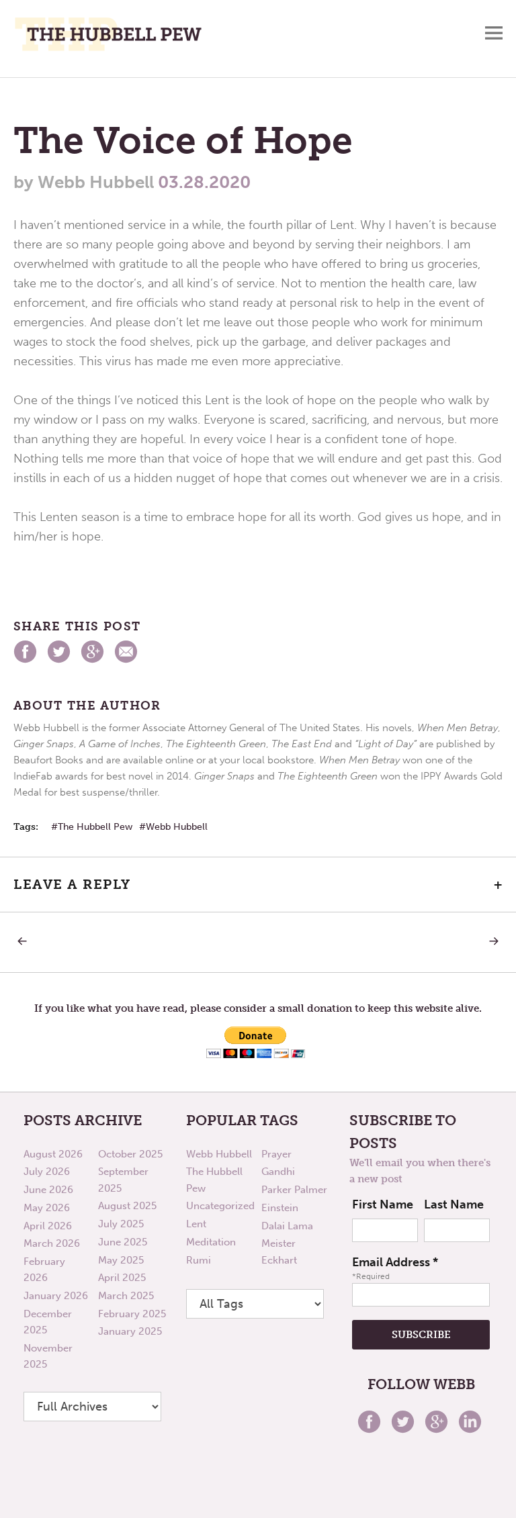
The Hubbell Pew (95, 827)
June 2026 (48, 1190)
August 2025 (127, 1206)
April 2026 (48, 1226)
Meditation (211, 1242)
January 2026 (56, 1296)
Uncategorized (220, 1206)
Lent (196, 1224)
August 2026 (53, 1154)
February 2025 (132, 1314)
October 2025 (130, 1154)
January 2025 (130, 1331)
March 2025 (126, 1296)
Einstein (279, 1208)
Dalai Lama (287, 1226)
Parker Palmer (294, 1190)
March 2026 (52, 1243)
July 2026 (47, 1172)
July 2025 (121, 1224)
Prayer (276, 1154)
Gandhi (278, 1172)
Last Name (454, 1204)
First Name (382, 1204)
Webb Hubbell (177, 827)
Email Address (395, 1262)
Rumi (198, 1260)
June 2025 (122, 1242)
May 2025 (121, 1260)
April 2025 (122, 1278)
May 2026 (47, 1208)
